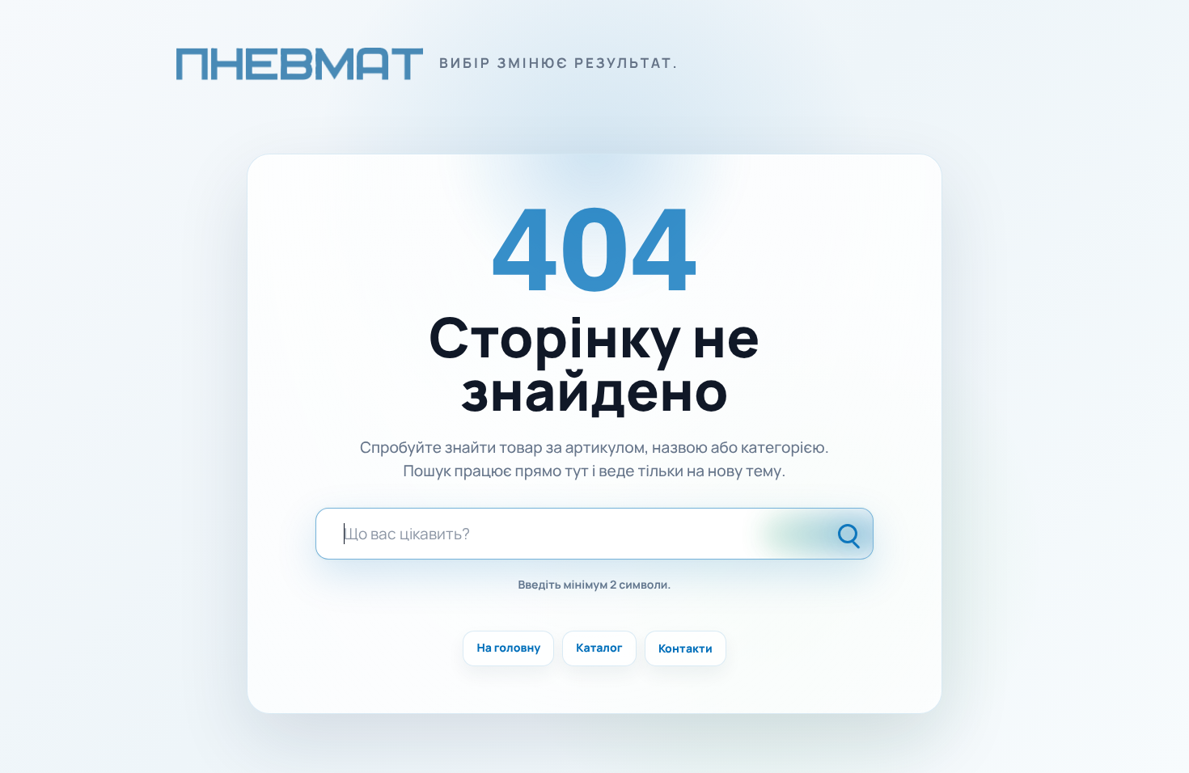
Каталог (599, 648)
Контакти (685, 648)
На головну (508, 648)
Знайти (849, 534)
